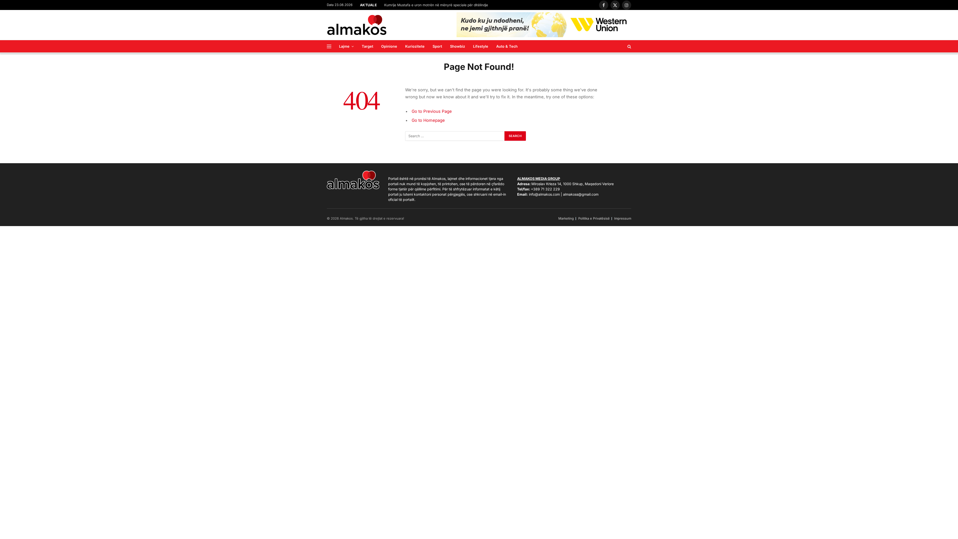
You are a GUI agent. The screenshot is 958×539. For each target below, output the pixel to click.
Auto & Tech (507, 46)
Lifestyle (480, 46)
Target (367, 46)
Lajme (344, 46)
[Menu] (329, 46)
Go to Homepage (428, 120)
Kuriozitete (415, 46)
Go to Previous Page (432, 111)
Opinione (389, 46)
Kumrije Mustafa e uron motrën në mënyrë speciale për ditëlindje (436, 5)
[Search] (628, 46)
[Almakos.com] (357, 25)
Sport (437, 46)
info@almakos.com (544, 194)
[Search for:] (455, 136)
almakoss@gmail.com (581, 194)
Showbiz (457, 46)
